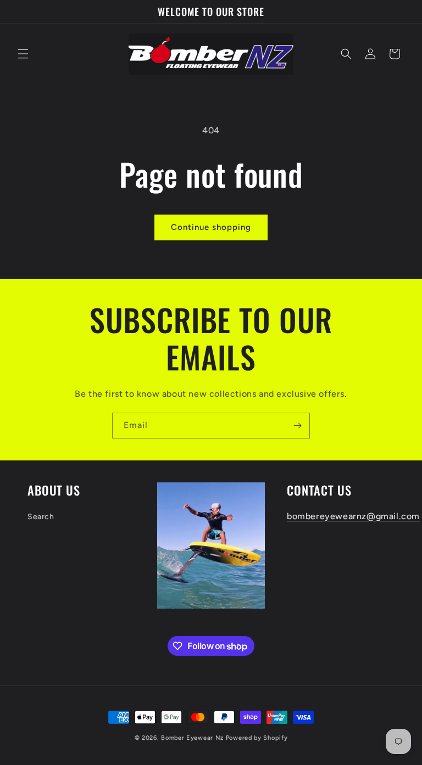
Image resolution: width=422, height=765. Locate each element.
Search (40, 516)
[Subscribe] (297, 425)
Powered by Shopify (257, 737)
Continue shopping (211, 227)
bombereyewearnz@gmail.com (353, 516)
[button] (23, 54)
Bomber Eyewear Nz (192, 737)
